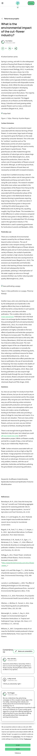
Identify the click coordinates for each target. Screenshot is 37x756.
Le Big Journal (11, 679)
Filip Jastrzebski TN (12, 659)
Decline (18, 749)
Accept (18, 745)
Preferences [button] (27, 739)
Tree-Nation (8, 41)
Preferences (18, 753)
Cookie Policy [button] (16, 737)
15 (6, 48)
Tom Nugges (11, 693)
